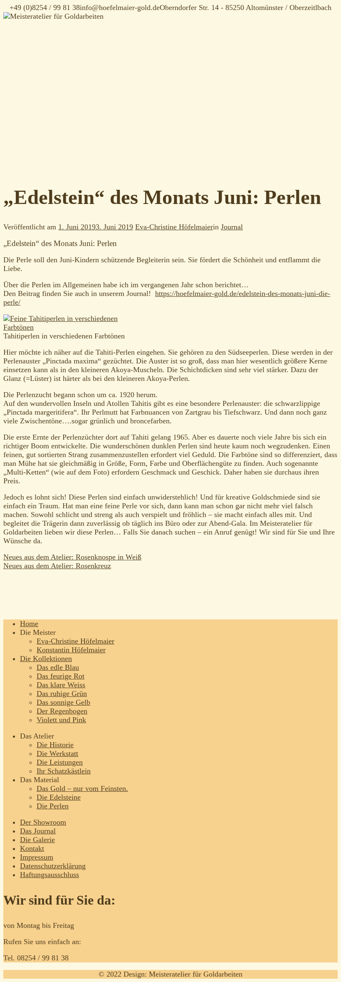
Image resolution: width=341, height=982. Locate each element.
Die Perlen (53, 806)
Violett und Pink (61, 720)
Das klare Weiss (61, 685)
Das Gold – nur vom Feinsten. (82, 788)
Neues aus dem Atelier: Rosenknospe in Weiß (72, 557)
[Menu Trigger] (317, 23)
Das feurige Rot (60, 676)
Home (29, 623)
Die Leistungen (60, 762)
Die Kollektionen (46, 658)
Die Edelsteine (59, 797)
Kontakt (32, 848)
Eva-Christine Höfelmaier (174, 227)
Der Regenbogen (62, 711)
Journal (232, 227)
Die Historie (55, 745)
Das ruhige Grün (62, 693)
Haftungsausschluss (49, 874)
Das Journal (38, 831)
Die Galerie (37, 839)
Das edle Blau (58, 667)
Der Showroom (43, 822)
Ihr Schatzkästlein (64, 771)
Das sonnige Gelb (63, 702)
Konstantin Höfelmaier (71, 650)
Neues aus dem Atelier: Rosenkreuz (57, 566)
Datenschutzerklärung (53, 866)
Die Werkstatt (57, 753)
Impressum (36, 857)
